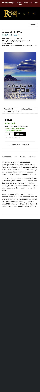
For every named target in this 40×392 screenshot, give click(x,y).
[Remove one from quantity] (6, 134)
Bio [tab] (16, 157)
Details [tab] (23, 157)
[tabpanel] (20, 187)
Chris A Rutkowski (9, 35)
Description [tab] (6, 157)
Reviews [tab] (32, 157)
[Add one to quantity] (12, 134)
